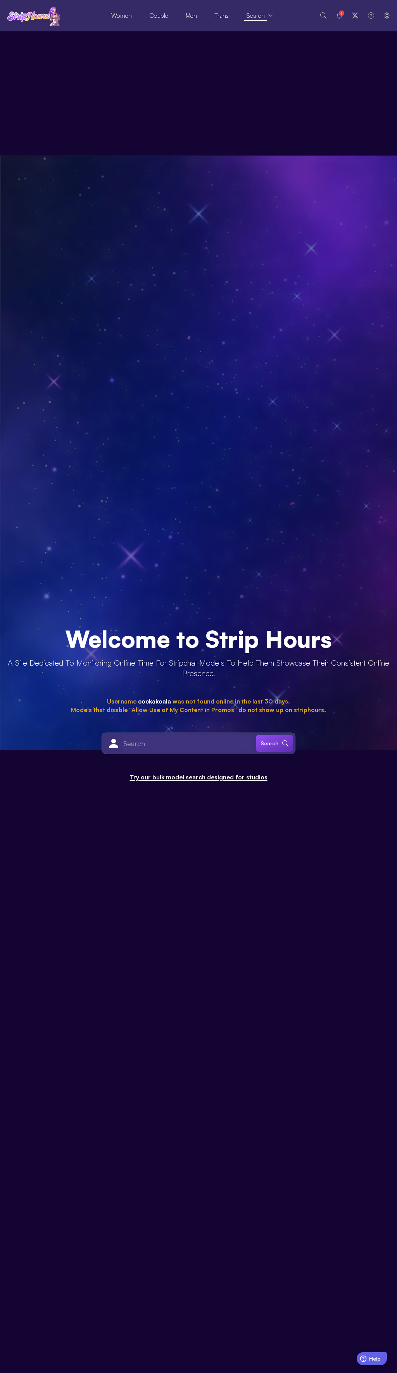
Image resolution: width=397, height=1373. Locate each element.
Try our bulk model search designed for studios (199, 777)
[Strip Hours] (34, 15)
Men (191, 15)
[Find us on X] (355, 15)
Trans (221, 15)
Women (121, 15)
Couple (158, 15)
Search (255, 15)
